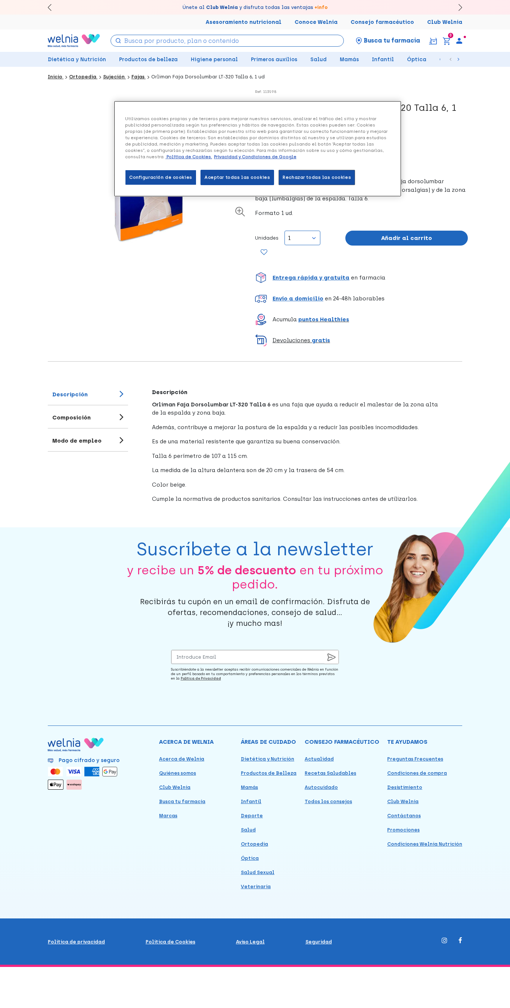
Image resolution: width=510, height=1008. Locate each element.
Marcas (168, 815)
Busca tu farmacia (182, 801)
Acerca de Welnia (181, 759)
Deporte (252, 815)
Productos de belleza (148, 59)
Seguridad (318, 942)
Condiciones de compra (417, 773)
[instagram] (444, 941)
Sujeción (114, 76)
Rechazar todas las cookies (317, 177)
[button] (361, 278)
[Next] (457, 7)
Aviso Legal (250, 942)
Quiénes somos (177, 773)
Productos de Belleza (268, 773)
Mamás (349, 59)
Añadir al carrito (406, 238)
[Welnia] (74, 40)
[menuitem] (459, 40)
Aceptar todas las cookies (237, 177)
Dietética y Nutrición (77, 59)
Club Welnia (444, 22)
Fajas (138, 76)
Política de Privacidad (201, 678)
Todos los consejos (328, 801)
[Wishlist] (264, 253)
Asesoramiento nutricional (244, 22)
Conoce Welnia (316, 22)
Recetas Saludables (330, 773)
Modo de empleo (77, 440)
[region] (257, 149)
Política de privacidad (76, 942)
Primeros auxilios (274, 59)
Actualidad (319, 759)
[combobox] (227, 41)
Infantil (383, 59)
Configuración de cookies (160, 177)
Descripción (70, 394)
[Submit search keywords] (118, 40)
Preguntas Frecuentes (415, 759)
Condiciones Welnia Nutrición (424, 844)
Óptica (416, 59)
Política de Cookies (170, 942)
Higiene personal (214, 59)
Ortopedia (83, 76)
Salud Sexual (257, 872)
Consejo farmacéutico (382, 22)
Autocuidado (321, 787)
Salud (318, 59)
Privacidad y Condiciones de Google (255, 156)
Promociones (403, 830)
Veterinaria (256, 886)
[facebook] (460, 941)
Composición (71, 417)
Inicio (55, 76)
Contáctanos (404, 815)
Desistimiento (404, 787)
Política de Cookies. (188, 156)
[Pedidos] (433, 40)
